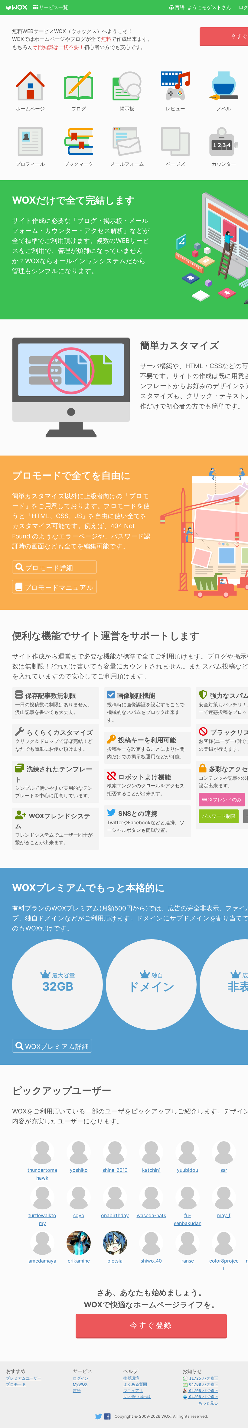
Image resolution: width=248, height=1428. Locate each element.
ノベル (224, 109)
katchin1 (151, 1168)
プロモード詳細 (49, 568)
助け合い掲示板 (137, 1396)
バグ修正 (203, 1378)
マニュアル (133, 1390)
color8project (224, 1259)
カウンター (224, 164)
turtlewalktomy (42, 1213)
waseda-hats (151, 1213)
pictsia (114, 1259)
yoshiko (79, 1168)
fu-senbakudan (187, 1213)
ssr (223, 1168)
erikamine (79, 1259)
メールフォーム (127, 164)
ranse (187, 1259)
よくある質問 (135, 1384)
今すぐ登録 (151, 1325)
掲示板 (127, 109)
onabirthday (115, 1213)
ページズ (175, 164)
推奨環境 (131, 1378)
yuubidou (187, 1168)
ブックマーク (78, 164)
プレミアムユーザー (23, 1378)
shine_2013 (115, 1168)
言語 (179, 7)
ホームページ (30, 109)
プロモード (16, 1384)
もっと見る (208, 1403)
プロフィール (30, 164)
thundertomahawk (42, 1168)
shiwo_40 (151, 1259)
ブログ (78, 109)
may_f (223, 1213)
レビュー (175, 109)
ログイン (81, 1378)
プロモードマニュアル (58, 587)
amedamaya (42, 1259)
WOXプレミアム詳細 (57, 1046)
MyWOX (80, 1384)
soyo (78, 1213)
